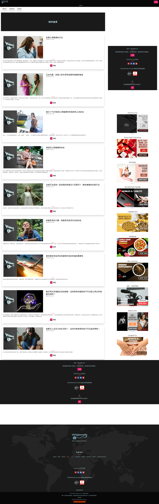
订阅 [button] (156, 2)
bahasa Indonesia (102, 456)
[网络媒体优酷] (136, 64)
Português (77, 456)
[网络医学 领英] (134, 64)
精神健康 (19, 9)
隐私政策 (79, 497)
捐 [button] (132, 87)
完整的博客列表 (79, 490)
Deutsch (94, 456)
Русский (89, 456)
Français (83, 456)
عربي (72, 456)
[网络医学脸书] (131, 64)
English (55, 456)
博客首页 (4, 9)
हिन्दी (59, 456)
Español (63, 456)
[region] (132, 15)
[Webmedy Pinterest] (129, 64)
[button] (80, 5)
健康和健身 (11, 9)
